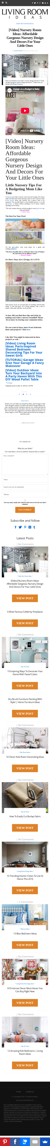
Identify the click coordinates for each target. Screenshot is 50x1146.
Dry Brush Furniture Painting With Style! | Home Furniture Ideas (25, 700)
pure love (39, 208)
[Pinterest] (5, 1141)
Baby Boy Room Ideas (25, 24)
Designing (8, 197)
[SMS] (25, 1141)
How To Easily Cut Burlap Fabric (25, 816)
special (12, 200)
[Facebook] (15, 1141)
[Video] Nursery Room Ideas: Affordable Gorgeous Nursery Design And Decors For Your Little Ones (25, 583)
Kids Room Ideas (25, 752)
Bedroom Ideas (25, 929)
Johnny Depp (26, 212)
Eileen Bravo (18, 50)
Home (18, 1092)
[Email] (35, 1141)
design (10, 204)
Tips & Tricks (25, 667)
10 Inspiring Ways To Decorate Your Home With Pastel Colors (25, 673)
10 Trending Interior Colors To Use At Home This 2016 (25, 877)
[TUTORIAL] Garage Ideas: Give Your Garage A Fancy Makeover (24, 363)
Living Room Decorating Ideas (25, 984)
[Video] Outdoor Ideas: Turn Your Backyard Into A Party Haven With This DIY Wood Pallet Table (23, 374)
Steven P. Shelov (26, 255)
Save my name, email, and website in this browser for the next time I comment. (25, 503)
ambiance (14, 249)
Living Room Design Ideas (25, 871)
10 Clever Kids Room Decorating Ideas (25, 756)
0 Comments (24, 391)
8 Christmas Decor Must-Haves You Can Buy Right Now (25, 990)
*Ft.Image (8, 383)
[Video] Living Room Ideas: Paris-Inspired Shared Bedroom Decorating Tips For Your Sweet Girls (23, 349)
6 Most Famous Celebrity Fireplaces (25, 611)
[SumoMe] (45, 1141)
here (28, 330)
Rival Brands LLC (28, 1100)
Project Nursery (18, 84)
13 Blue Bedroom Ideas (25, 933)
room (40, 202)
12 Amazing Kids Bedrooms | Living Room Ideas (25, 1052)
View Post (24, 598)
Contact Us (30, 1092)
